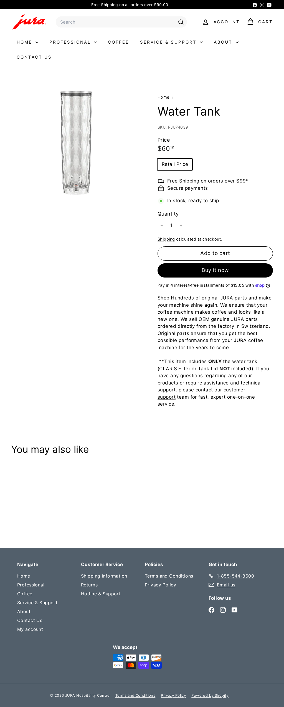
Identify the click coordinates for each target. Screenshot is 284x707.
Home (25, 42)
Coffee (118, 42)
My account (30, 629)
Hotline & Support (101, 593)
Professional (71, 42)
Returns (89, 585)
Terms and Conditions (169, 576)
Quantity (168, 214)
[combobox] (121, 22)
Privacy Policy (160, 585)
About (224, 42)
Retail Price (175, 164)
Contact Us (34, 57)
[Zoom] (75, 143)
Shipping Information (104, 576)
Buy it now (215, 270)
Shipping (166, 239)
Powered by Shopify (210, 695)
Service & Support (169, 42)
